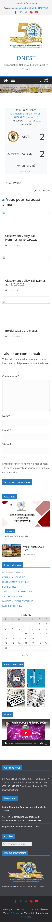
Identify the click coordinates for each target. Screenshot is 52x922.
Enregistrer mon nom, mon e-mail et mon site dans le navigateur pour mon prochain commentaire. (25, 468)
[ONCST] (5, 80)
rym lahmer (26, 536)
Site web (7, 444)
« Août (25, 655)
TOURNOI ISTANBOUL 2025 (33, 549)
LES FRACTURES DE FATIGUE (15, 582)
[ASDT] (26, 136)
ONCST (26, 58)
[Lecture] (6, 743)
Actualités (10, 531)
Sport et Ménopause (12, 596)
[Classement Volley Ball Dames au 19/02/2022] (26, 258)
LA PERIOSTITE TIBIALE (13, 606)
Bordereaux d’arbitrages (21, 331)
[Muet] (41, 743)
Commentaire (10, 376)
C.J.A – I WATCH (14, 183)
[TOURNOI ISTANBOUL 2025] (11, 551)
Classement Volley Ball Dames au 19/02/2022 (25, 282)
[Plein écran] (45, 743)
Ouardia (27, 171)
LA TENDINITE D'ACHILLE (14, 572)
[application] (26, 732)
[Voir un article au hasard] (46, 80)
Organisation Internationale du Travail (21, 826)
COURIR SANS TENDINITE (14, 577)
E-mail (6, 430)
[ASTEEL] (26, 154)
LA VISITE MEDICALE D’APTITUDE (17, 601)
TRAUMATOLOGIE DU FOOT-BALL (18, 591)
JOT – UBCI (40, 190)
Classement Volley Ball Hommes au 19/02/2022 (21, 237)
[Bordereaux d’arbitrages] (26, 302)
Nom (6, 416)
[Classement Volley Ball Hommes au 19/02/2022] (26, 213)
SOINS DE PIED (9, 586)
